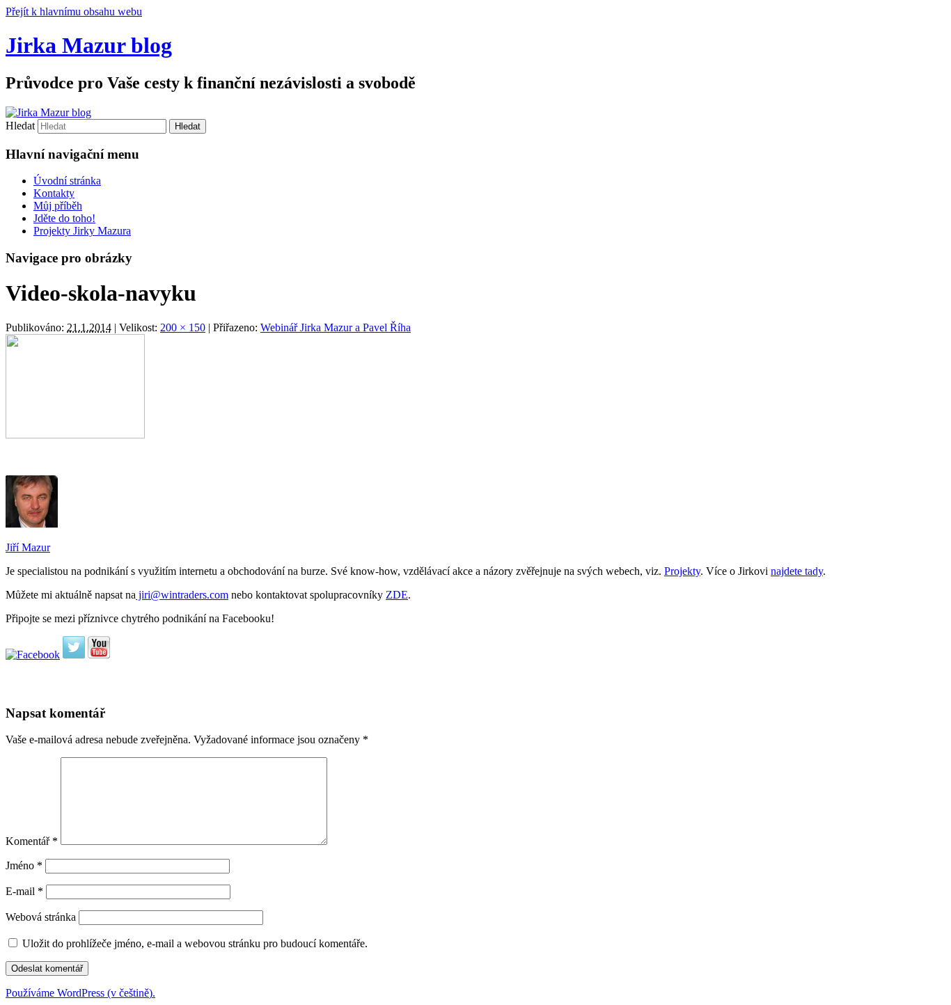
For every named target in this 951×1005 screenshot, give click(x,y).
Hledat (20, 126)
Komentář (32, 841)
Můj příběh (57, 206)
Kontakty (53, 193)
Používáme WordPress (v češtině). (80, 993)
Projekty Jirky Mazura (82, 231)
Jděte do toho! (64, 218)
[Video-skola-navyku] (75, 435)
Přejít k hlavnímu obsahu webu (74, 11)
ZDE (397, 595)
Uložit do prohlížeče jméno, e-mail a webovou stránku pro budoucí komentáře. (195, 943)
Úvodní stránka (67, 181)
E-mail (24, 891)
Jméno (24, 865)
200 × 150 (182, 327)
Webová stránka (41, 917)
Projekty (682, 571)
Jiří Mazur (28, 547)
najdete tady (797, 571)
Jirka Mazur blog (89, 45)
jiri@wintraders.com (182, 595)
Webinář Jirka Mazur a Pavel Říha (335, 327)
